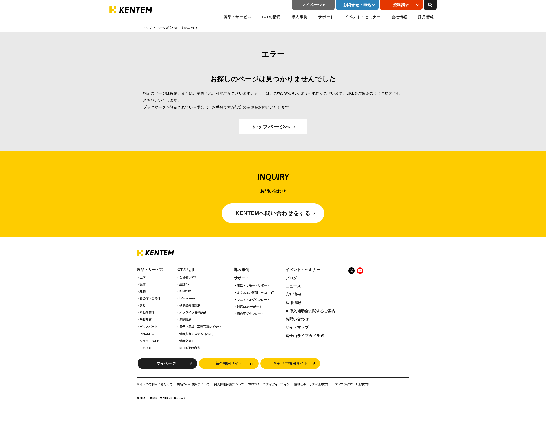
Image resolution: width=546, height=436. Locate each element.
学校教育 (146, 319)
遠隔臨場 (185, 319)
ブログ (291, 278)
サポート (326, 17)
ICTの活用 (271, 17)
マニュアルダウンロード (253, 299)
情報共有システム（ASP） (197, 334)
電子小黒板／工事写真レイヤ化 (200, 326)
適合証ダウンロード (250, 313)
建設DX (184, 284)
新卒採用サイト (228, 363)
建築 (143, 291)
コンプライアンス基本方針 (352, 384)
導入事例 (300, 17)
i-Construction (189, 298)
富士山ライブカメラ (303, 336)
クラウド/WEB (149, 341)
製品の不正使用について (193, 384)
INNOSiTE (147, 334)
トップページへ (271, 127)
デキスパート (149, 326)
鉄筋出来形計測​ (189, 305)
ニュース (293, 286)
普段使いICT (187, 277)
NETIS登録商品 (189, 348)
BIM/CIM (185, 291)
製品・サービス (237, 17)
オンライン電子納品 (192, 312)
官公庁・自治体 (150, 298)
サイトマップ (297, 327)
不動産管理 (147, 312)
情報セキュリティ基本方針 (312, 384)
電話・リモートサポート (253, 285)
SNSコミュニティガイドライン (269, 384)
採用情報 (426, 17)
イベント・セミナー (363, 17)
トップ (147, 27)
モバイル (146, 348)
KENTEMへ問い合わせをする (273, 213)
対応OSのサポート (249, 306)
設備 (143, 284)
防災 (143, 305)
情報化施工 (186, 341)
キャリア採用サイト (290, 363)
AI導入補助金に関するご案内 (310, 311)
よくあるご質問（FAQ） (253, 292)
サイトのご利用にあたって (155, 384)
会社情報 (399, 17)
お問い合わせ (297, 319)
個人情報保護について (229, 384)
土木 (143, 277)
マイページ (312, 5)
